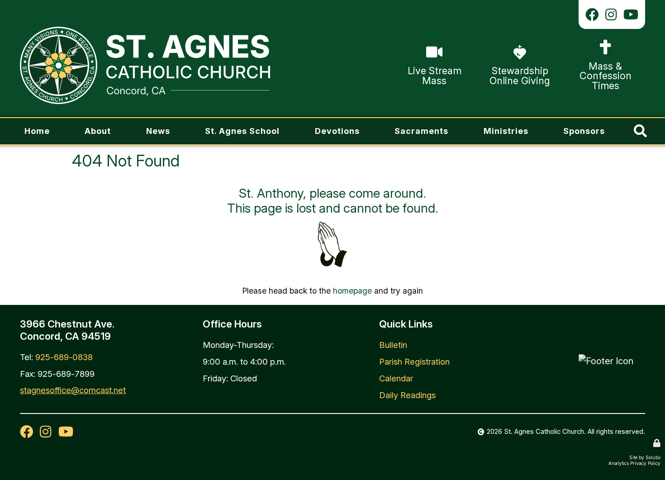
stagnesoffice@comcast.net (73, 390)
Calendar (396, 378)
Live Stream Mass (433, 43)
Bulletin (393, 345)
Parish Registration (414, 361)
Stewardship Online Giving (507, 49)
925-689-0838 (64, 357)
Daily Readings (407, 395)
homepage (352, 290)
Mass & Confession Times (603, 44)
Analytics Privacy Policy (634, 463)
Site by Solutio (644, 457)
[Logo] (145, 65)
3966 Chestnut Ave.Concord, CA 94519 (67, 330)
